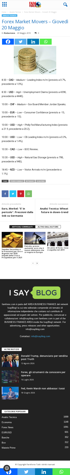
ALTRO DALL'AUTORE (48, 226)
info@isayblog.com (40, 336)
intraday (30, 181)
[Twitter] (21, 42)
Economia (7, 422)
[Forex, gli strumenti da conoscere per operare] (10, 376)
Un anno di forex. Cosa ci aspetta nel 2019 (57, 248)
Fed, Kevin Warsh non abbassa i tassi (43, 388)
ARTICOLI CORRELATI (22, 226)
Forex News (7, 427)
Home (4, 12)
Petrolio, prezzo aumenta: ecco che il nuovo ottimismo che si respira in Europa (34, 249)
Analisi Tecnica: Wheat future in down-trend (54, 210)
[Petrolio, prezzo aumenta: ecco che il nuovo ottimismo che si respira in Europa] (35, 238)
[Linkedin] (33, 42)
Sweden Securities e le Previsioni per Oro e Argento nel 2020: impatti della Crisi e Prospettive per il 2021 (12, 253)
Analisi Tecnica (15, 12)
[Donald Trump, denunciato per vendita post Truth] (10, 360)
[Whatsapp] (46, 42)
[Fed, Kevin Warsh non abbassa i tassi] (10, 393)
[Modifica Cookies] (6, 468)
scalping (41, 181)
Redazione (9, 33)
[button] (64, 4)
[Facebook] (8, 42)
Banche (5, 437)
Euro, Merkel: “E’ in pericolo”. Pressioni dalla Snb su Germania (17, 212)
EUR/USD (7, 432)
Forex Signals (17, 181)
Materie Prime (8, 447)
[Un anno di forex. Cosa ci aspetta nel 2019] (57, 239)
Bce (4, 442)
